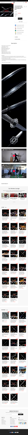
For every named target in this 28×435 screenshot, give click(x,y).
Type (15, 11)
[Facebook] (11, 426)
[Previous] (0, 10)
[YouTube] (17, 426)
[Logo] (14, 2)
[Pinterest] (15, 426)
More (5, 207)
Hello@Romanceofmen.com (23, 420)
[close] (26, 0)
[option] (6, 10)
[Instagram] (13, 426)
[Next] (12, 10)
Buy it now (21, 21)
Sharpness (16, 14)
